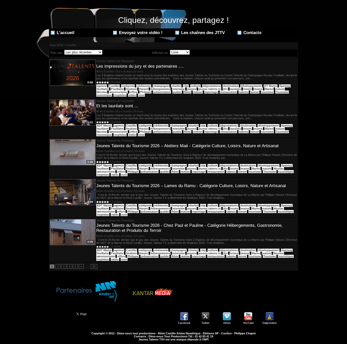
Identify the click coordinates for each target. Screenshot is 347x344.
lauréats (235, 89)
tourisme (267, 92)
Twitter (205, 322)
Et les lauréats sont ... (117, 105)
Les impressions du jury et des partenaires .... (140, 66)
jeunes (191, 89)
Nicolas (102, 92)
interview (178, 89)
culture (195, 85)
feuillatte (102, 89)
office (133, 92)
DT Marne (270, 85)
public (177, 92)
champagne (161, 85)
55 (94, 266)
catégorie (128, 85)
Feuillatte (117, 89)
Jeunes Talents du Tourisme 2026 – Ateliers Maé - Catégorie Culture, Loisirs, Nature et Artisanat (187, 145)
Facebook (184, 322)
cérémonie (144, 85)
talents (243, 92)
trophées (120, 95)
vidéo (132, 95)
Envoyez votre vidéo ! (140, 32)
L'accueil (64, 32)
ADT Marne (104, 125)
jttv (225, 89)
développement (251, 85)
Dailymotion (269, 322)
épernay (284, 85)
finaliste (131, 89)
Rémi (187, 92)
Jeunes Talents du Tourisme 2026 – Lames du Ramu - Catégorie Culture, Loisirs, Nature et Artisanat (191, 185)
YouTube (248, 322)
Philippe (145, 92)
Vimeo (227, 322)
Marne (269, 89)
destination (230, 85)
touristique (104, 95)
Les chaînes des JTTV (202, 32)
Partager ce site (60, 313)
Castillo (114, 85)
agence (101, 85)
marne (258, 89)
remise (197, 92)
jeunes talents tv (210, 89)
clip (185, 85)
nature (280, 89)
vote (141, 95)
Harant (143, 89)
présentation (161, 92)
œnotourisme (118, 92)
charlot (176, 85)
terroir (255, 92)
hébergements (160, 89)
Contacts (251, 32)
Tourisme (282, 92)
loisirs (247, 89)
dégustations (211, 85)
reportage (211, 92)
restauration (228, 92)
